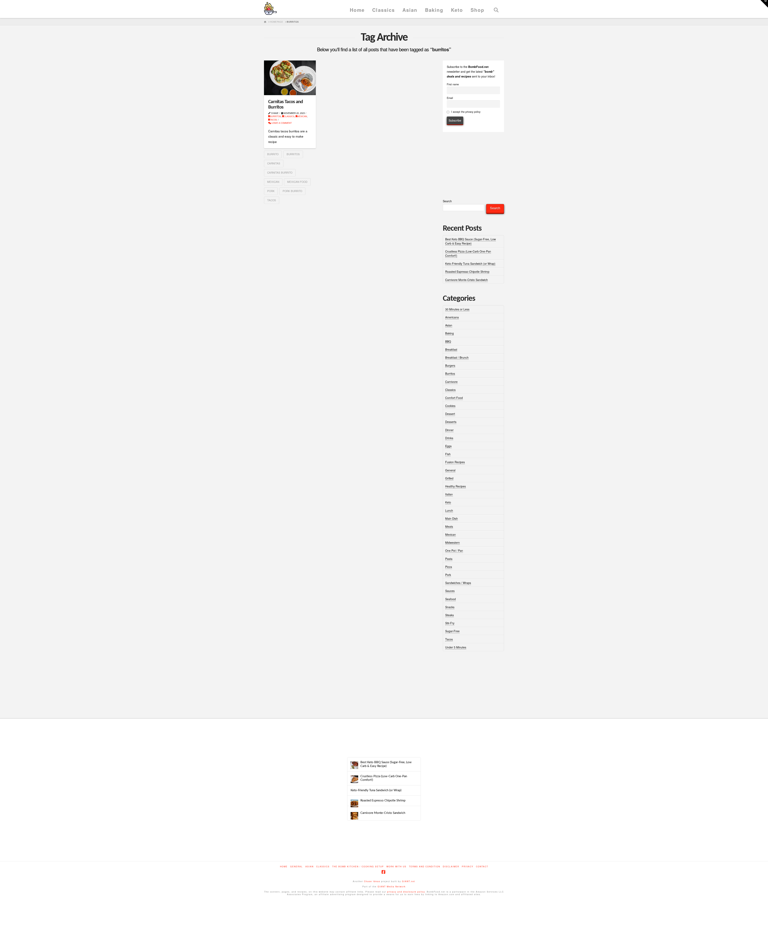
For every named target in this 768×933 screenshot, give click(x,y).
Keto (448, 502)
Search (447, 201)
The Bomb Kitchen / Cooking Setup (358, 866)
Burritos (275, 116)
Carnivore (451, 382)
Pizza (448, 567)
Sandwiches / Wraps (458, 583)
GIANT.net (408, 881)
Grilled (449, 478)
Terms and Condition (424, 866)
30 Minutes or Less (457, 309)
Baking (449, 333)
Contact (482, 866)
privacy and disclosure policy (406, 891)
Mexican (302, 116)
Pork (448, 575)
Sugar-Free (452, 631)
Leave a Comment (281, 122)
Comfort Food (454, 398)
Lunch (449, 510)
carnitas (273, 163)
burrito (273, 154)
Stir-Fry (449, 623)
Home (284, 866)
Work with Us (396, 866)
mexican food (297, 182)
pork (271, 191)
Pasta (448, 559)
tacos (271, 200)
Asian (448, 325)
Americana (452, 317)
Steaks (449, 615)
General (450, 470)
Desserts (450, 422)
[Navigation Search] (496, 9)
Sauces (450, 591)
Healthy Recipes (455, 486)
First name (453, 84)
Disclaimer (451, 866)
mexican (273, 182)
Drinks (449, 438)
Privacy (467, 866)
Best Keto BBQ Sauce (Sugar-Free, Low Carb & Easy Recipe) (470, 241)
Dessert (450, 414)
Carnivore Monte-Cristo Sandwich (466, 280)
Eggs (448, 446)
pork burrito (292, 191)
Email (450, 98)
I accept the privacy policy (465, 112)
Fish (448, 454)
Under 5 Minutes (455, 647)
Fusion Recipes (455, 462)
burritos (293, 154)
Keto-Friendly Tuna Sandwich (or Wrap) (470, 264)
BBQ (448, 341)
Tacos (273, 119)
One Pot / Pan (454, 551)
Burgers (450, 365)
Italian (449, 494)
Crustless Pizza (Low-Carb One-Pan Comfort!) (383, 778)
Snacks (449, 607)
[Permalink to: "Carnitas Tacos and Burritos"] (290, 77)
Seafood (450, 599)
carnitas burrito (279, 172)
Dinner (449, 430)
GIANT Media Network (392, 886)
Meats (449, 526)
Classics (289, 116)
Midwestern (452, 542)
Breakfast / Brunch (457, 357)
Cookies (450, 406)
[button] (764, 4)
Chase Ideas (372, 881)
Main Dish (451, 518)
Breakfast (451, 349)
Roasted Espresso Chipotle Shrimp (467, 272)
